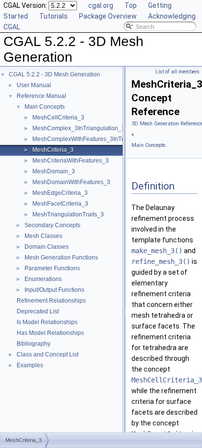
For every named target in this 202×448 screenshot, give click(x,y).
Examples (30, 365)
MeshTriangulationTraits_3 (68, 214)
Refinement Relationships (51, 300)
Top (131, 5)
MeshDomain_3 (53, 171)
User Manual (34, 85)
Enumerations (43, 279)
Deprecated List (38, 311)
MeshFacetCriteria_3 (60, 203)
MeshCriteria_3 (53, 149)
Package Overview (108, 16)
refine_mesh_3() (160, 261)
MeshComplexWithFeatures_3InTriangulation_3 (96, 139)
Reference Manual (41, 96)
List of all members (177, 72)
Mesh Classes (43, 236)
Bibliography (33, 343)
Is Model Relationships (47, 322)
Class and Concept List (47, 354)
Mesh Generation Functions (61, 257)
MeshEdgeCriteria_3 (60, 192)
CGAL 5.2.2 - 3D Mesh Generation (54, 74)
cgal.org (100, 5)
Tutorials (53, 16)
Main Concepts (45, 106)
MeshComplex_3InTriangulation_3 (78, 128)
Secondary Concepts (52, 225)
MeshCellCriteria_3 (58, 117)
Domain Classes (47, 246)
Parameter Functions (52, 268)
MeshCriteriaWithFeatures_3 (70, 160)
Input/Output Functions (54, 289)
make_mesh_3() (156, 251)
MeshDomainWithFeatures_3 (71, 182)
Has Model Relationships (50, 333)
